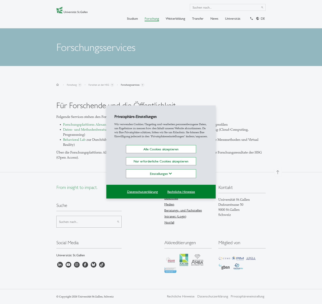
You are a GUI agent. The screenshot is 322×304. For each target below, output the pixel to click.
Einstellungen (159, 174)
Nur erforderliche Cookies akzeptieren (160, 161)
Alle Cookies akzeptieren (160, 149)
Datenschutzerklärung (142, 192)
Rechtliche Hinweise (181, 192)
